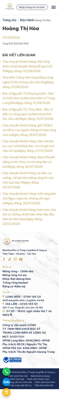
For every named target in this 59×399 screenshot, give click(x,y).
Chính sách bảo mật (18, 376)
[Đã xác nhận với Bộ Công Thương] (12, 359)
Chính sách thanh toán (38, 379)
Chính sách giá (17, 379)
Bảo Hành (27, 20)
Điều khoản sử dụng (40, 376)
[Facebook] (4, 259)
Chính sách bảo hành (45, 382)
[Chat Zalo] (6, 382)
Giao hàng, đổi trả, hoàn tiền (18, 382)
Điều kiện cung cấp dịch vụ (19, 385)
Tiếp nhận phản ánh (43, 385)
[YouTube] (20, 259)
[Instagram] (15, 259)
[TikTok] (9, 259)
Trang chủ (9, 20)
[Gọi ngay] (6, 372)
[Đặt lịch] (6, 392)
